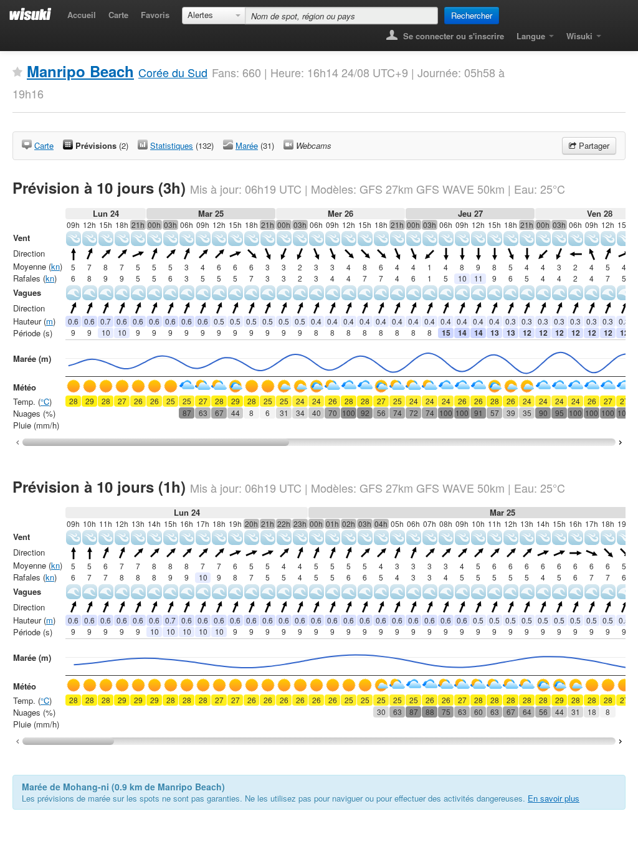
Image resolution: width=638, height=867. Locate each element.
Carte (118, 15)
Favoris (155, 15)
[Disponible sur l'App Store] (616, 32)
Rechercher (471, 15)
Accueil (81, 15)
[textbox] (341, 15)
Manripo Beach (80, 71)
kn (55, 266)
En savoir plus (553, 798)
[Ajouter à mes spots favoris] (17, 72)
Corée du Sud (172, 72)
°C (44, 401)
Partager (592, 145)
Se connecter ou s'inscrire (452, 36)
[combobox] (213, 15)
